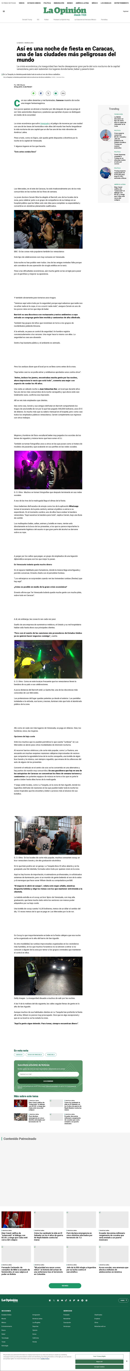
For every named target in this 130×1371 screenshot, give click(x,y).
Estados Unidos (34, 3)
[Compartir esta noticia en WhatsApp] (33, 93)
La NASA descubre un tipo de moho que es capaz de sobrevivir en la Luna (120, 121)
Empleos (97, 1318)
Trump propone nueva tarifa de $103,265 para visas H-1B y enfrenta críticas (120, 174)
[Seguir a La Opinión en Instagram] (58, 1300)
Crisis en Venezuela (35, 1054)
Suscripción (67, 1322)
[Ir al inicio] (10, 1300)
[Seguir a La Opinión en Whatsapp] (78, 1300)
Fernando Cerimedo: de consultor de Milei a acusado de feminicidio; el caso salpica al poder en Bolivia (16, 1270)
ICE (38, 19)
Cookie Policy (45, 1358)
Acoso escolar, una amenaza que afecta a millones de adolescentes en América (113, 1269)
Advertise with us (100, 1326)
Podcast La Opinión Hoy (62, 19)
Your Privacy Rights (99, 1356)
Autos (34, 1334)
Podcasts (66, 1315)
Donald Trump (27, 19)
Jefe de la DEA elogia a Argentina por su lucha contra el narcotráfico (81, 1269)
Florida (34, 1342)
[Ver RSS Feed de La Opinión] (86, 1300)
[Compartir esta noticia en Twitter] (48, 93)
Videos (21, 3)
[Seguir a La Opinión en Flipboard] (74, 1300)
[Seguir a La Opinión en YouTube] (62, 1300)
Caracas (19, 1054)
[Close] (127, 1361)
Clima (96, 1322)
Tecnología (118, 114)
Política (47, 3)
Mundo (70, 3)
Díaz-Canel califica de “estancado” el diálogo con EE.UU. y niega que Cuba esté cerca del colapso (37, 1106)
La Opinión (20, 43)
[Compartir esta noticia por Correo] (55, 93)
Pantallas (104, 19)
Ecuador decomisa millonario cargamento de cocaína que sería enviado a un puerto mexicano (72, 1119)
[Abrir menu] (4, 11)
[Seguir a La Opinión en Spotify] (82, 1300)
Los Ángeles (106, 3)
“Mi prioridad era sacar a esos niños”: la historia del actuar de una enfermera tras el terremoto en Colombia (48, 1270)
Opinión (34, 1330)
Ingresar (125, 11)
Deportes (35, 1326)
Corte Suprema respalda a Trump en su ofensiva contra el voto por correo (119, 159)
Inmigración (59, 3)
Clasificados (98, 1315)
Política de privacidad (52, 1086)
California (35, 1338)
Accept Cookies (99, 1367)
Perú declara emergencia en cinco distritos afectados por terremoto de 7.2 (37, 1119)
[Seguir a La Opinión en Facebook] (50, 1300)
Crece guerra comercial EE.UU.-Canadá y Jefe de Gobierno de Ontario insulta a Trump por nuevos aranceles (120, 140)
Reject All (99, 1361)
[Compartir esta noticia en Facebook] (40, 93)
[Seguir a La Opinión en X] (54, 1300)
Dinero (4, 1330)
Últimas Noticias (9, 3)
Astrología (5, 1346)
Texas (3, 1342)
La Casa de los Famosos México (85, 19)
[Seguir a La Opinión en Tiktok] (66, 1300)
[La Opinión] (65, 11)
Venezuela (44, 123)
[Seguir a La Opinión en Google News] (70, 1300)
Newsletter (66, 1318)
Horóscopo (66, 1326)
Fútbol (46, 19)
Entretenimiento (7, 1326)
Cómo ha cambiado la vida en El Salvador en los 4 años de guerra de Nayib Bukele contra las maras (72, 1106)
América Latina (82, 3)
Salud (3, 1334)
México (95, 3)
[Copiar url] (63, 93)
